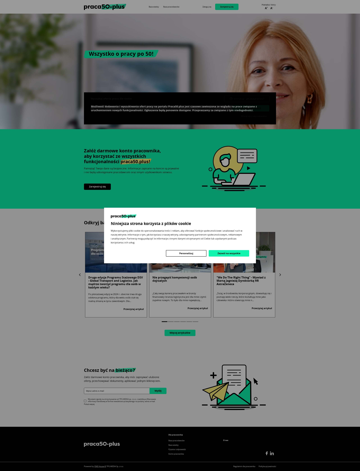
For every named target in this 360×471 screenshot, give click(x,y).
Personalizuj (186, 253)
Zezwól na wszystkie (229, 253)
